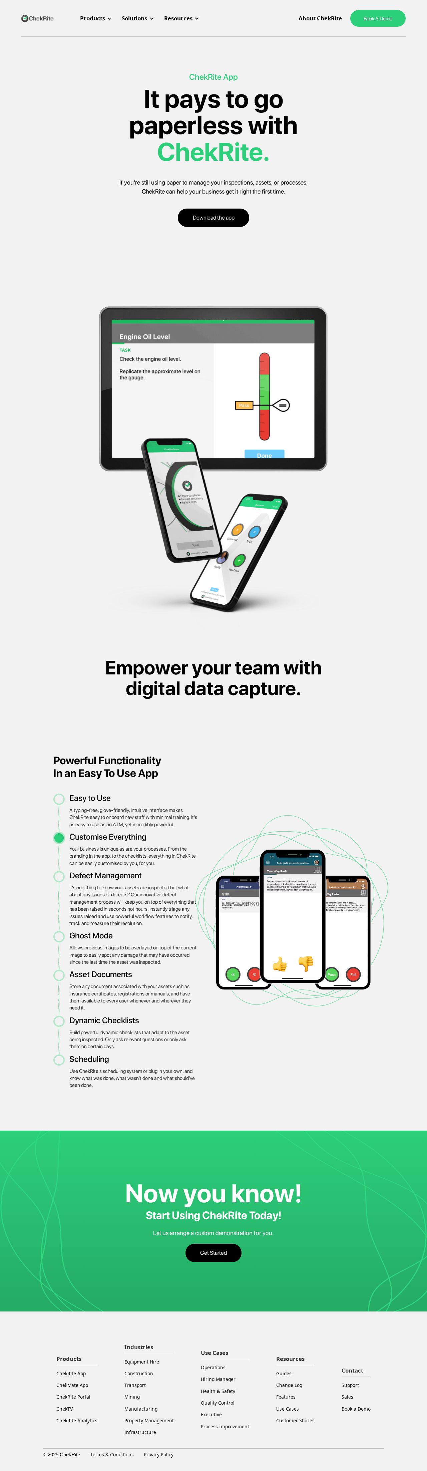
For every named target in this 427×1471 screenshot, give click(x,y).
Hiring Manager (218, 1379)
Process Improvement (225, 1426)
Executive (211, 1414)
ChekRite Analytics (76, 1420)
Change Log (289, 1385)
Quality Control (218, 1403)
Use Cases (287, 1409)
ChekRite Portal (73, 1397)
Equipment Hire (141, 1362)
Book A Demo (378, 18)
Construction (138, 1373)
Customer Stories (295, 1420)
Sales (347, 1397)
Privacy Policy (158, 1454)
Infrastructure (140, 1432)
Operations (213, 1367)
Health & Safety (218, 1391)
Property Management (149, 1420)
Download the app (214, 217)
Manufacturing (140, 1409)
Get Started (213, 1252)
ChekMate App (72, 1385)
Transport (135, 1385)
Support (350, 1385)
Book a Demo (356, 1409)
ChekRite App (71, 1373)
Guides (284, 1373)
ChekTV (64, 1409)
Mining (132, 1397)
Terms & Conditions (112, 1454)
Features (286, 1397)
